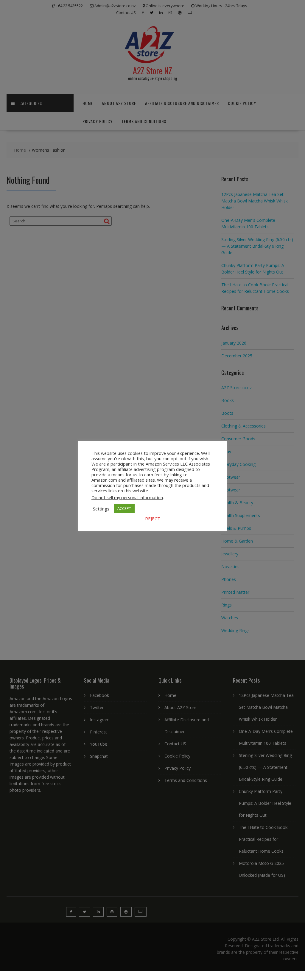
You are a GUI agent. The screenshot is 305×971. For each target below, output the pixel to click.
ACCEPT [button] (124, 508)
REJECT (152, 518)
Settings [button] (101, 508)
